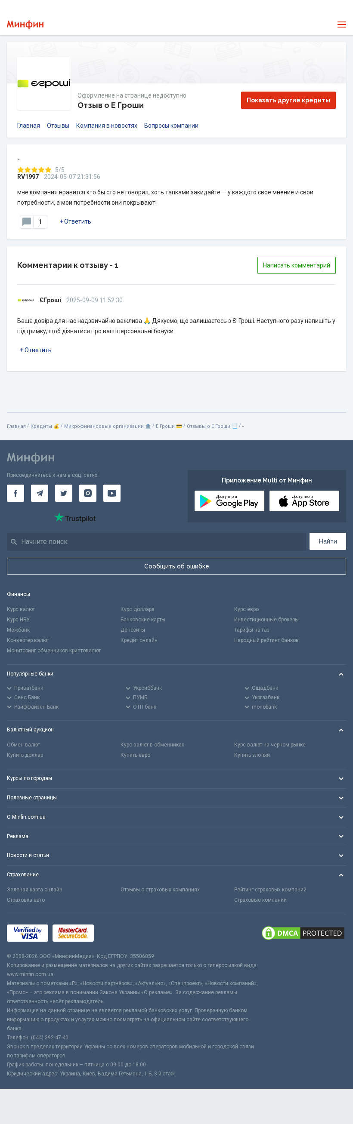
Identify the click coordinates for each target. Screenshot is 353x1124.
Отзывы (58, 125)
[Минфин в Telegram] (39, 493)
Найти (328, 541)
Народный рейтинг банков (266, 640)
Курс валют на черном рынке (270, 745)
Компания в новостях (106, 125)
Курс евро (246, 609)
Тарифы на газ (251, 630)
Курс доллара (138, 609)
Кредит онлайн (139, 640)
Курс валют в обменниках (152, 745)
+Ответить (75, 221)
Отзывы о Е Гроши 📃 (212, 426)
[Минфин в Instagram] (87, 493)
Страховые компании (260, 900)
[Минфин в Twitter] (63, 493)
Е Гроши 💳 (169, 426)
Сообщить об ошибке (176, 566)
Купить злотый (252, 755)
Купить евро (135, 755)
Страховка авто (26, 900)
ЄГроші (50, 300)
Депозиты (133, 630)
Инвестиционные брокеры (266, 620)
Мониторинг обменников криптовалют (54, 651)
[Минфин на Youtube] (112, 493)
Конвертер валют (28, 640)
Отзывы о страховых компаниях (160, 890)
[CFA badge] (117, 933)
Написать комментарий (296, 265)
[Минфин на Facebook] (15, 493)
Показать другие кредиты (288, 100)
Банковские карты (143, 620)
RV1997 (28, 176)
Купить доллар (25, 755)
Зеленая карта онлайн (34, 890)
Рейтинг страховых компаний (270, 890)
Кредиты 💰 (45, 426)
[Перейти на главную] (25, 24)
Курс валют (21, 609)
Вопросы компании (171, 125)
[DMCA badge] (303, 933)
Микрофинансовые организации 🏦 (107, 426)
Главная (28, 125)
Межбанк (18, 630)
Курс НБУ (18, 620)
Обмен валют (23, 745)
